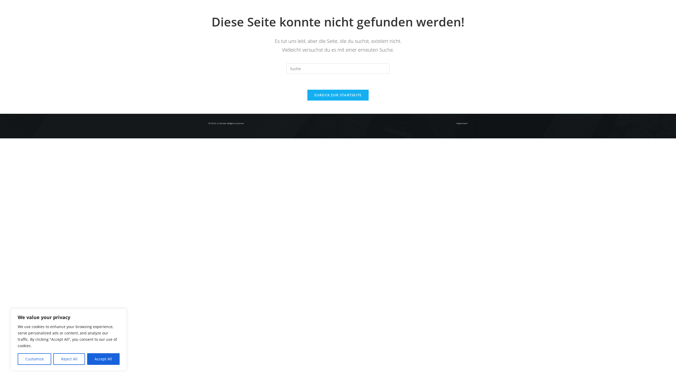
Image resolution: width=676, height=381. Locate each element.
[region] (69, 339)
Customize (34, 358)
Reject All (69, 358)
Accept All (103, 358)
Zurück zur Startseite (338, 95)
